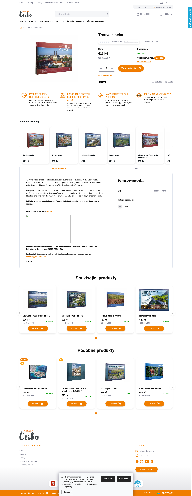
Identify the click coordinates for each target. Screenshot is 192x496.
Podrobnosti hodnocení (131, 42)
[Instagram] (141, 461)
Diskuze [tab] (134, 168)
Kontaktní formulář (146, 469)
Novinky (39, 3)
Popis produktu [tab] (59, 168)
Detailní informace (105, 75)
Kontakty (30, 3)
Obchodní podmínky (73, 3)
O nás (21, 3)
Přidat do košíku (128, 68)
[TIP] (77, 372)
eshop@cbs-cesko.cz (147, 451)
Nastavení (67, 492)
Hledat (106, 14)
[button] (19, 145)
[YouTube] (146, 461)
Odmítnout (108, 479)
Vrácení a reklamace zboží (54, 3)
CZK (165, 3)
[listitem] (35, 145)
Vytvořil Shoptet (149, 493)
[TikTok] (152, 461)
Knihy (126, 206)
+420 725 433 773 (146, 455)
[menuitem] (23, 21)
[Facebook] (137, 461)
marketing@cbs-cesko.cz (36, 257)
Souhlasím (123, 479)
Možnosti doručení (144, 62)
